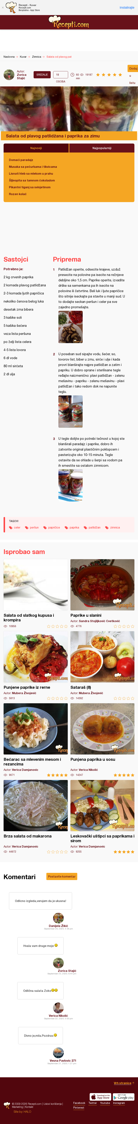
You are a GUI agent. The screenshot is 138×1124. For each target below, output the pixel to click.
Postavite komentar (61, 876)
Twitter (92, 1103)
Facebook (79, 1103)
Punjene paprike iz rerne (36, 665)
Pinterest (78, 1107)
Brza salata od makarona (36, 816)
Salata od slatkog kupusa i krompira (36, 593)
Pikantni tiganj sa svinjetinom (29, 187)
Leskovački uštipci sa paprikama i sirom (102, 816)
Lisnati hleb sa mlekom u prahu (31, 173)
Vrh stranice (122, 1083)
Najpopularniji (102, 148)
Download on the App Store (100, 1097)
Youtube (105, 1103)
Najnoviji (36, 148)
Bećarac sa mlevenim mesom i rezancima (36, 740)
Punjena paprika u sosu (102, 740)
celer (17, 527)
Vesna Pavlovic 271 (63, 1060)
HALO (27, 1111)
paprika (74, 527)
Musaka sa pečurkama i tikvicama (33, 166)
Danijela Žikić (58, 925)
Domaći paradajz (21, 159)
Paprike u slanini (102, 593)
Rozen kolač (18, 194)
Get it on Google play (123, 1097)
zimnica (115, 527)
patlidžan (94, 527)
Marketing (17, 1106)
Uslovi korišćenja (52, 1103)
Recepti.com (69, 22)
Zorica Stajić (21, 76)
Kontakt (29, 1106)
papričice (54, 527)
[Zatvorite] (3, 7)
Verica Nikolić (58, 1015)
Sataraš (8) (102, 665)
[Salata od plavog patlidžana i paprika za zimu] (91, 327)
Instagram (119, 1103)
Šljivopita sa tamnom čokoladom (32, 180)
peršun (34, 527)
